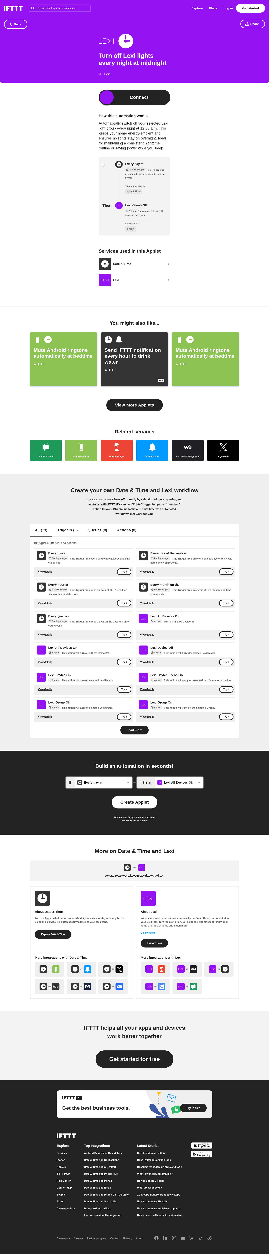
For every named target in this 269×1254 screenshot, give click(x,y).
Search (61, 1194)
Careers (78, 1238)
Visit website (148, 932)
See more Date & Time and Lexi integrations (134, 875)
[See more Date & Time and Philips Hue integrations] (49, 986)
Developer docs (66, 1208)
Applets (61, 1167)
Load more (134, 730)
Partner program (96, 1238)
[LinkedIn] (165, 1238)
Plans (213, 8)
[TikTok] (200, 1238)
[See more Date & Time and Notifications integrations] (81, 969)
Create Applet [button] (134, 802)
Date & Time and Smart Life (100, 1201)
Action (157, 621)
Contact (115, 1238)
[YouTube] (183, 1238)
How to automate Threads (152, 1201)
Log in (228, 8)
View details (45, 571)
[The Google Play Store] (201, 1155)
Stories (61, 1160)
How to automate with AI (151, 1153)
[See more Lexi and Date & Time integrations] (219, 969)
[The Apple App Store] (201, 1146)
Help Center (64, 1181)
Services (62, 1153)
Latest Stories (148, 1146)
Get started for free (134, 1059)
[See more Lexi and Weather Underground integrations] (187, 969)
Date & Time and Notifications (101, 1160)
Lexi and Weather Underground (102, 1215)
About (139, 1238)
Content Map (64, 1187)
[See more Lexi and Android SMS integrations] (187, 986)
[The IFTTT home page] (13, 8)
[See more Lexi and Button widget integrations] (155, 969)
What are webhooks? (149, 1187)
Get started (250, 8)
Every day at (134, 164)
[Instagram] (174, 1238)
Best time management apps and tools (159, 1167)
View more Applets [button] (134, 405)
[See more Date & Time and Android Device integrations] (49, 969)
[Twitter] (192, 1238)
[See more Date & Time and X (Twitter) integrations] (113, 969)
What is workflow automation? (155, 1174)
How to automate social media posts (158, 1208)
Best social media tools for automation (159, 1215)
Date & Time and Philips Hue (101, 1174)
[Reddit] (209, 1238)
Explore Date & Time (53, 934)
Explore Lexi (154, 943)
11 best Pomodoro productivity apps (158, 1194)
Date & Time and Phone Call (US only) (106, 1194)
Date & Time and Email (97, 1187)
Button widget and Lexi (97, 1208)
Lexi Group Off (136, 205)
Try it (124, 571)
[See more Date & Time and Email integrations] (113, 986)
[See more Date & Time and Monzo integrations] (81, 986)
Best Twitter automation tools (154, 1160)
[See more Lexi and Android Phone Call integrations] (155, 986)
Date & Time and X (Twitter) (100, 1167)
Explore (197, 8)
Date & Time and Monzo (98, 1181)
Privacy (127, 1238)
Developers (63, 1238)
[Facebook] (156, 1238)
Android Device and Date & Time (103, 1153)
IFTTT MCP (63, 1174)
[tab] (41, 530)
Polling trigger (59, 558)
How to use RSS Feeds (150, 1181)
